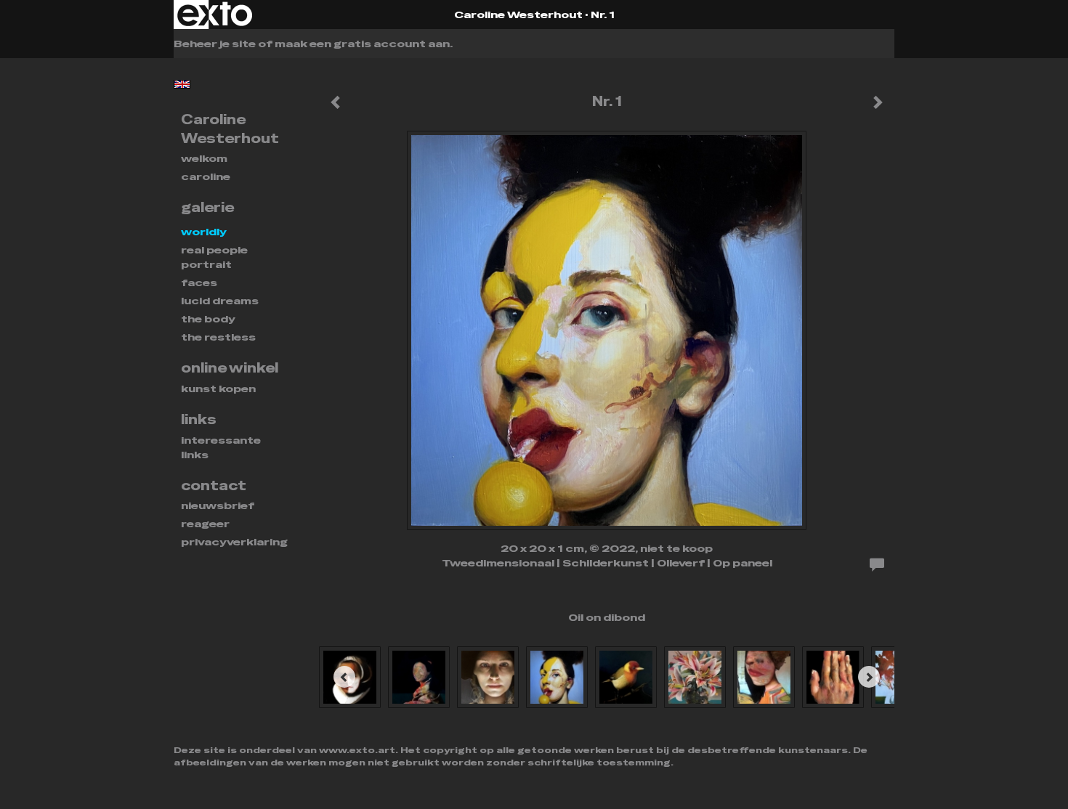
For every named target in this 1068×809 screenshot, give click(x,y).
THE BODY (208, 318)
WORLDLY (204, 231)
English (182, 84)
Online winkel (229, 367)
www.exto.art (357, 750)
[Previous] (344, 677)
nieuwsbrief (217, 505)
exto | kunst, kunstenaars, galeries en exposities (215, 14)
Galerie (207, 207)
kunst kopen (218, 388)
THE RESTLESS (218, 336)
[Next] (869, 677)
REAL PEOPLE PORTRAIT (214, 257)
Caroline (205, 176)
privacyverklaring (234, 541)
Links (199, 419)
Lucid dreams (220, 300)
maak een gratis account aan (362, 43)
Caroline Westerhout (518, 14)
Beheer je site (215, 43)
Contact (213, 485)
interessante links (221, 447)
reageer (205, 523)
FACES (199, 282)
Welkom (204, 158)
